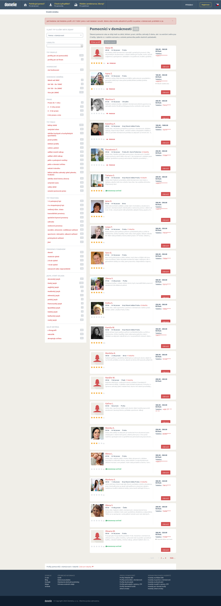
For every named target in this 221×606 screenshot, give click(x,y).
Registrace (205, 5)
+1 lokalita (130, 229)
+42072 (161, 81)
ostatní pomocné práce (57, 191)
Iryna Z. (108, 73)
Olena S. (109, 505)
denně (50, 252)
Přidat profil (95, 42)
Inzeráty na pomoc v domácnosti (159, 580)
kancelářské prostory (56, 213)
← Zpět (151, 558)
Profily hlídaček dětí (126, 578)
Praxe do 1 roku (54, 103)
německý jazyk (54, 295)
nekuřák (51, 334)
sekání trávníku (54, 168)
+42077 (161, 55)
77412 (167, 105)
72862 (167, 309)
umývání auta (53, 183)
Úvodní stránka (52, 12)
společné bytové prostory (58, 218)
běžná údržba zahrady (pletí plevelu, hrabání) (62, 173)
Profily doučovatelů (126, 582)
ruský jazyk (52, 320)
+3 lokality (143, 305)
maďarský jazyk (54, 291)
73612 (167, 485)
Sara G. (108, 252)
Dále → (173, 558)
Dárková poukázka (64, 580)
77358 (167, 155)
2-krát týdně (53, 260)
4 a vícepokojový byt (56, 205)
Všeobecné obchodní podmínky (68, 582)
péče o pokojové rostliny (57, 160)
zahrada (51, 222)
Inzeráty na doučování (155, 582)
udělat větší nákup (55, 156)
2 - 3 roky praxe (54, 107)
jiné (49, 242)
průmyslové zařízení (56, 238)
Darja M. (109, 47)
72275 (167, 130)
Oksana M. (110, 531)
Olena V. (109, 278)
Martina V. (110, 99)
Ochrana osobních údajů (66, 584)
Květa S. (109, 303)
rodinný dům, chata (55, 209)
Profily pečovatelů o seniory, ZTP (131, 584)
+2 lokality (145, 152)
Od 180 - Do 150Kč (55, 84)
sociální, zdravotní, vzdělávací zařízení (63, 230)
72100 (167, 359)
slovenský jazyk (54, 279)
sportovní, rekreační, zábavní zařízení (62, 234)
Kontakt (47, 582)
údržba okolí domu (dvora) (58, 179)
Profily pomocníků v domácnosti (131, 580)
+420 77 (164, 410)
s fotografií (52, 330)
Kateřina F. (110, 123)
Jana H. (108, 201)
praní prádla (52, 140)
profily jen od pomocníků (58, 56)
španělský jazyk (54, 308)
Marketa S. (110, 479)
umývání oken (53, 129)
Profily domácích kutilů (127, 586)
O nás (47, 578)
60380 (167, 434)
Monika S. (110, 428)
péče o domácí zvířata (56, 164)
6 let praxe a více (54, 115)
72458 (167, 511)
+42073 (161, 209)
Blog (46, 580)
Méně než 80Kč (53, 80)
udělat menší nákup (56, 152)
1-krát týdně (53, 265)
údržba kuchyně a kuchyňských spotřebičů (60, 134)
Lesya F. (109, 227)
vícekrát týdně (53, 256)
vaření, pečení (53, 148)
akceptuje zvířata (54, 338)
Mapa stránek (47, 585)
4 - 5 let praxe (53, 111)
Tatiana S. (110, 175)
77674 (167, 233)
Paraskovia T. (111, 149)
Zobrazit (166, 67)
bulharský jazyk (54, 316)
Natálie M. (110, 377)
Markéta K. (110, 353)
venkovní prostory (55, 226)
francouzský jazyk (55, 304)
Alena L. (109, 453)
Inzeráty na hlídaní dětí (156, 578)
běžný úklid (52, 125)
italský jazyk (53, 312)
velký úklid (52, 187)
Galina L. (109, 403)
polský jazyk (53, 299)
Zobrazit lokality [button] (85, 567)
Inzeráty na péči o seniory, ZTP (158, 584)
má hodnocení (53, 70)
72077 (161, 335)
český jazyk (52, 283)
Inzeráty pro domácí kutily (157, 586)
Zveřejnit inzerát (110, 42)
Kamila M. (110, 327)
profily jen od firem (55, 60)
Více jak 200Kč (53, 92)
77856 (167, 258)
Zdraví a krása (124, 589)
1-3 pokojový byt (54, 201)
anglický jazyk (53, 287)
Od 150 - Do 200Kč (55, 88)
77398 (167, 537)
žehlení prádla (53, 144)
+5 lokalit (143, 178)
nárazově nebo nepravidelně (59, 269)
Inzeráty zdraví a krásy (155, 589)
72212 (167, 284)
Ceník (59, 578)
